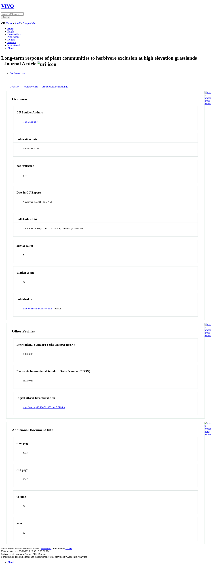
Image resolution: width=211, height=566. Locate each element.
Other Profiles (31, 86)
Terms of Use (46, 548)
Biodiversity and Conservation (37, 308)
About (10, 48)
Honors (11, 39)
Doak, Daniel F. (30, 122)
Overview (14, 86)
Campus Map (29, 23)
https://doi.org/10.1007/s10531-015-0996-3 (44, 407)
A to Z (17, 23)
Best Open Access (17, 73)
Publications (13, 37)
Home (9, 23)
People (10, 31)
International (13, 45)
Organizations (14, 34)
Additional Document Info (55, 86)
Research (11, 42)
